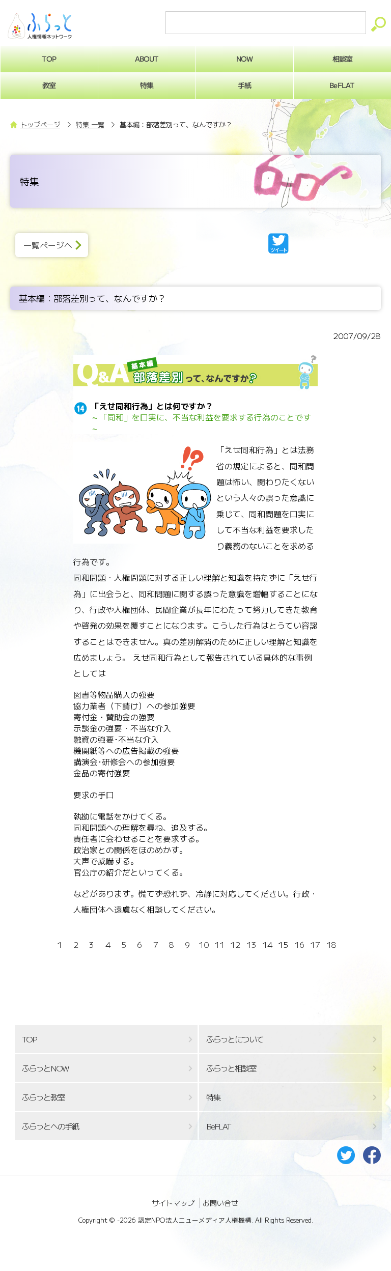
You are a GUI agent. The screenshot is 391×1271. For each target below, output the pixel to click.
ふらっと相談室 (231, 1068)
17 (315, 944)
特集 (146, 85)
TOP (49, 58)
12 (235, 944)
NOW (244, 58)
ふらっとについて (234, 1039)
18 (331, 944)
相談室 (342, 58)
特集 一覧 (90, 124)
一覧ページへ (47, 245)
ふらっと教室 (43, 1097)
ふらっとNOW (45, 1068)
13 (251, 944)
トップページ (40, 124)
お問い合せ (220, 1203)
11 (219, 944)
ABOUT (147, 58)
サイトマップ (173, 1203)
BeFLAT (342, 85)
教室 (48, 85)
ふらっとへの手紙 (50, 1126)
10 (204, 944)
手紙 (244, 85)
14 (267, 944)
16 (299, 944)
